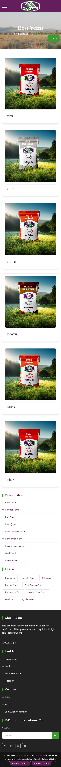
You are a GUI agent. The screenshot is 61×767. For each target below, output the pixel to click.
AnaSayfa (23, 34)
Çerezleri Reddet (41, 763)
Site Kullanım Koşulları (16, 711)
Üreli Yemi (10, 553)
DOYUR (12, 334)
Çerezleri (42, 755)
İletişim (7, 642)
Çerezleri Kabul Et (19, 763)
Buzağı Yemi (12, 524)
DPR (10, 116)
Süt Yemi (10, 516)
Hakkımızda (11, 659)
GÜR (10, 189)
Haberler (9, 680)
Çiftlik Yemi (11, 560)
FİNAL (11, 480)
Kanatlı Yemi (12, 509)
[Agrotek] (30, 5)
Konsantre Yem (13, 538)
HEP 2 (11, 261)
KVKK (7, 704)
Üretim (8, 666)
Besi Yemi (10, 502)
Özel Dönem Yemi (15, 531)
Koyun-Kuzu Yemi (14, 546)
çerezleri (19, 755)
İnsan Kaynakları (13, 673)
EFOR (11, 407)
